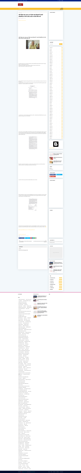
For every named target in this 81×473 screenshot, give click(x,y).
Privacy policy (61, 471)
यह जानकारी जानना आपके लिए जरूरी (21, 407)
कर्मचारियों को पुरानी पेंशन (20, 329)
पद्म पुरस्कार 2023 (25, 366)
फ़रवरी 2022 (56, 126)
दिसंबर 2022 (56, 111)
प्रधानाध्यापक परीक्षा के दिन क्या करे (27, 370)
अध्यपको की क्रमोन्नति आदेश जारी (21, 308)
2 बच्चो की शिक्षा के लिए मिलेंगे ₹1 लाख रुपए (27, 300)
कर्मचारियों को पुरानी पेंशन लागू (28, 332)
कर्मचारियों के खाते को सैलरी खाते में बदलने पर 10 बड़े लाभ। (57, 158)
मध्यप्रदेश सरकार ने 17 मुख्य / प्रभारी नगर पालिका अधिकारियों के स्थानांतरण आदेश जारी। (57, 270)
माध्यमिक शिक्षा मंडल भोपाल (20, 400)
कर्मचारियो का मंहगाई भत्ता (20, 324)
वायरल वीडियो (24, 417)
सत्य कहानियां (23, 445)
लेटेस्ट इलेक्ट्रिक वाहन (20, 412)
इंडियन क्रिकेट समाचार (20, 317)
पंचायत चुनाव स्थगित (20, 366)
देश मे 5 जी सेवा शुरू (20, 361)
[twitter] (59, 0)
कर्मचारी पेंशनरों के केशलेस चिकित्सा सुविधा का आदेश (23, 336)
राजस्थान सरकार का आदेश (20, 409)
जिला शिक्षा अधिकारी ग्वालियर (25, 354)
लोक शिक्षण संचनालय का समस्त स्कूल (27, 412)
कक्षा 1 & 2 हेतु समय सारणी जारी (27, 320)
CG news (29, 462)
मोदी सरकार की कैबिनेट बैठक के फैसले (27, 404)
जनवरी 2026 (56, 56)
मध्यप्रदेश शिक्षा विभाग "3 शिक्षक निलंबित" (22, 387)
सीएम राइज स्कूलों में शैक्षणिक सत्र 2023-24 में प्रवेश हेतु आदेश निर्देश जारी (27, 229)
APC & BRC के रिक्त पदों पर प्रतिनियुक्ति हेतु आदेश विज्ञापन (24, 458)
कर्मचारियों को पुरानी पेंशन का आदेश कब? (27, 329)
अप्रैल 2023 (56, 105)
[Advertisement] (33, 29)
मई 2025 (56, 68)
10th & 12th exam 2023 (28, 299)
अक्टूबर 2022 (56, 114)
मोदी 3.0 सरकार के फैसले (20, 404)
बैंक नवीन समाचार (20, 378)
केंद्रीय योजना (26, 342)
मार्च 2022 (56, 124)
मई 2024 (56, 86)
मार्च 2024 (56, 89)
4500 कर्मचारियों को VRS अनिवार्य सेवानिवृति (22, 303)
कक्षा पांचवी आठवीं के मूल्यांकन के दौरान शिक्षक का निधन (57, 266)
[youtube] (52, 176)
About (21, 0)
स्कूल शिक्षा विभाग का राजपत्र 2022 (27, 450)
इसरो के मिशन (25, 317)
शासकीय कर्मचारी (20, 421)
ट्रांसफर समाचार (19, 358)
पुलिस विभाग (55, 286)
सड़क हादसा (19, 445)
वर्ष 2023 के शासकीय (20, 417)
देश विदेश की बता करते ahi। (25, 361)
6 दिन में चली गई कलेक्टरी (20, 304)
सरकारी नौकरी (19, 446)
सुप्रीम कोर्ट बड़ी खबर (20, 449)
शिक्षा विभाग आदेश (23, 433)
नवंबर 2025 (56, 59)
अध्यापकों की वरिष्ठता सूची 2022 (21, 312)
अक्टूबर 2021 (56, 132)
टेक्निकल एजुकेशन (27, 357)
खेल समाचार (19, 349)
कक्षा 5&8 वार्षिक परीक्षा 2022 (28, 321)
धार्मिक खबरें (25, 363)
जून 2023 (56, 102)
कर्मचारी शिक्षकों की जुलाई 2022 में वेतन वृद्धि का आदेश (23, 337)
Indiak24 (20, 18)
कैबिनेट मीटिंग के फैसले (55, 284)
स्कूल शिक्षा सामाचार (20, 451)
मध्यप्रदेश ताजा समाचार (20, 384)
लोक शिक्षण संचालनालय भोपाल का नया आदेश (22, 416)
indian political (20, 466)
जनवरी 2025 (56, 74)
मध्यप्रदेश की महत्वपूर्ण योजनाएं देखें (21, 382)
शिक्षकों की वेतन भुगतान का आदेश (21, 426)
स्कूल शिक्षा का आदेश (25, 449)
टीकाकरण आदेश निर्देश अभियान (21, 357)
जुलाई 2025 (56, 65)
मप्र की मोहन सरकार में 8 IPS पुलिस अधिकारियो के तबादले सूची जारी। (42, 315)
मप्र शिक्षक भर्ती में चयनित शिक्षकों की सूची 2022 (22, 396)
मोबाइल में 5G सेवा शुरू (25, 405)
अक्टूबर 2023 (56, 96)
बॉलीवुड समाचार (24, 378)
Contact (23, 0)
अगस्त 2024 (56, 81)
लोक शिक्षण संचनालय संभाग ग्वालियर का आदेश (22, 413)
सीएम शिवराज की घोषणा (27, 447)
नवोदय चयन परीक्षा (29, 363)
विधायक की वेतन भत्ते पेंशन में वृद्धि (21, 420)
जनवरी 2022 (56, 127)
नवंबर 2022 (56, 112)
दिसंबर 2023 (56, 93)
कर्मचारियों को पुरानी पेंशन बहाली (21, 332)
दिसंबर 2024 (56, 75)
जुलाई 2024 (56, 83)
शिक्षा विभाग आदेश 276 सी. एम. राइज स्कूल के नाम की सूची (23, 434)
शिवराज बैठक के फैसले (27, 442)
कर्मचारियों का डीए (20, 325)
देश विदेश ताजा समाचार (25, 362)
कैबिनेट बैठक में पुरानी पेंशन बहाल (21, 346)
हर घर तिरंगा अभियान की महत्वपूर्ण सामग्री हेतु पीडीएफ (23, 455)
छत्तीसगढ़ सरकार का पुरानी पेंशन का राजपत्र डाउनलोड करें (23, 353)
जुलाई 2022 (56, 118)
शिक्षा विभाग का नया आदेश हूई (27, 437)
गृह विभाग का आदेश (26, 349)
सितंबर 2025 (56, 62)
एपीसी (28, 319)
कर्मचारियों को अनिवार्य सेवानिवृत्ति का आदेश (22, 328)
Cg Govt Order (24, 462)
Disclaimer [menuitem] (20, 8)
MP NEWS (28, 466)
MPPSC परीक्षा (19, 467)
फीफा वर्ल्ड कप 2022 (20, 374)
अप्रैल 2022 (56, 123)
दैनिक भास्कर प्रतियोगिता (20, 363)
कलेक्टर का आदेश (27, 340)
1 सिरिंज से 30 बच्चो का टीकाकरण (21, 299)
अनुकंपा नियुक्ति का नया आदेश (21, 315)
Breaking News (55, 277)
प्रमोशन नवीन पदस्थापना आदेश (21, 371)
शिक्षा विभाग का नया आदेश (20, 437)
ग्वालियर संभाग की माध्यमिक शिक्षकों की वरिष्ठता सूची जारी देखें (23, 350)
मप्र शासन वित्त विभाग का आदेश (21, 395)
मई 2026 (56, 50)
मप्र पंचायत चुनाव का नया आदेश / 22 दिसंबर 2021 (23, 392)
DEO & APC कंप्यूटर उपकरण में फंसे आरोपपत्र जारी (23, 463)
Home (18, 0)
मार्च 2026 (56, 53)
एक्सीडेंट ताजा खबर (25, 319)
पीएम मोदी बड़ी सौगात (20, 367)
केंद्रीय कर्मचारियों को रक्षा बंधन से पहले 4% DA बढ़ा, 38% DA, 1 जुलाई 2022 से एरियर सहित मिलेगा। (42, 307)
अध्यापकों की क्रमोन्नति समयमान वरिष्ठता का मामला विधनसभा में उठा (24, 311)
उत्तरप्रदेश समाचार (29, 317)
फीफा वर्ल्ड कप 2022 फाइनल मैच (26, 374)
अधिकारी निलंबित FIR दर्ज (29, 307)
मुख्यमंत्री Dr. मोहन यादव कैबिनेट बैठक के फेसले (22, 403)
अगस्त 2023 (56, 99)
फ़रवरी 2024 (56, 90)
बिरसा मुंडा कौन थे (20, 375)
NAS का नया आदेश (24, 467)
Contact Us (54, 471)
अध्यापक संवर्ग (55, 279)
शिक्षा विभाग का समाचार (20, 438)
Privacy (26, 0)
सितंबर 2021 (56, 133)
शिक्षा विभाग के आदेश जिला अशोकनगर (27, 438)
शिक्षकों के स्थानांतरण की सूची (21, 429)
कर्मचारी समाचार (55, 282)
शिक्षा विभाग (55, 289)
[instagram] (61, 0)
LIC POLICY (24, 466)
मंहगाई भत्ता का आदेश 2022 (28, 379)
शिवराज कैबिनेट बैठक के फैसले (21, 442)
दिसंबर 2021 (56, 129)
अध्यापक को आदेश (27, 308)
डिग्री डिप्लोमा (23, 358)
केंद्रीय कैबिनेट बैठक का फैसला (27, 341)
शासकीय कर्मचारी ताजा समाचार (25, 421)
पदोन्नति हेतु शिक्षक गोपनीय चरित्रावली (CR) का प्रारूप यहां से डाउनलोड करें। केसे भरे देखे (57, 263)
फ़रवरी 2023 (56, 108)
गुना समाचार (23, 349)
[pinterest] (62, 0)
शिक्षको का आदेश (25, 424)
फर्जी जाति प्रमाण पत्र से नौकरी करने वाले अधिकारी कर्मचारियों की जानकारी (24, 373)
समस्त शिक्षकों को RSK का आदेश (28, 445)
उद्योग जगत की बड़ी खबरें (20, 319)
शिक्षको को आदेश (26, 425)
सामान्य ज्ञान (23, 446)
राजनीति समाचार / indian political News (26, 408)
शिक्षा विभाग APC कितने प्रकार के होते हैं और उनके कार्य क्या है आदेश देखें (57, 154)
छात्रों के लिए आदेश (20, 354)
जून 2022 (56, 120)
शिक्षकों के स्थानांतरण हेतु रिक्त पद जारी (21, 430)
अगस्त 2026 (56, 47)
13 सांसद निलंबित (20, 300)
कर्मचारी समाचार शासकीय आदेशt (21, 340)
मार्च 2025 (56, 71)
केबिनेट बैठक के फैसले (20, 345)
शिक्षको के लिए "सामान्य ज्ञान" (21, 425)
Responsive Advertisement (22, 20)
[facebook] (58, 0)
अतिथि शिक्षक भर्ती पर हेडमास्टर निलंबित (22, 307)
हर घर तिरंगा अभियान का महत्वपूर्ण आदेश (22, 454)
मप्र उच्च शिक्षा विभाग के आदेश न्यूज (27, 388)
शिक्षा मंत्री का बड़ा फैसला (29, 430)
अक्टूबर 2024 (56, 78)
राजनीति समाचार (55, 287)
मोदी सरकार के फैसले (20, 405)
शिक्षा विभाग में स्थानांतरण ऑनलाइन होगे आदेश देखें (23, 441)
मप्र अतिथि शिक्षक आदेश (20, 388)
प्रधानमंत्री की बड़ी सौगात (20, 370)
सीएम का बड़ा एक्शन (27, 446)
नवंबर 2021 (56, 130)
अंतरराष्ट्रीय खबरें (25, 304)
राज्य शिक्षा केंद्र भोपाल (26, 409)
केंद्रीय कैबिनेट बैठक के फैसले (21, 342)
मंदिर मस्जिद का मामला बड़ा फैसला (21, 379)
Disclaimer (57, 471)
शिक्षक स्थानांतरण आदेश (20, 424)
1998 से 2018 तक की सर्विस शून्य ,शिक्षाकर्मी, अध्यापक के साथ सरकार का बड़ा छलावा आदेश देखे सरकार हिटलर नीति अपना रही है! (42, 312)
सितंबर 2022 (56, 115)
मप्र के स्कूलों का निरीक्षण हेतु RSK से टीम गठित (22, 391)
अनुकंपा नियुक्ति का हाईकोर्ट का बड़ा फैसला (22, 316)
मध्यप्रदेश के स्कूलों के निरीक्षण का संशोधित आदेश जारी (23, 383)
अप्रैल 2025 (56, 69)
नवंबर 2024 (56, 77)
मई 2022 (56, 121)
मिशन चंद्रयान (25, 400)
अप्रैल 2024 (56, 87)
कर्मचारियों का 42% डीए (26, 324)
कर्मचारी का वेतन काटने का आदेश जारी (25, 333)
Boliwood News (20, 459)
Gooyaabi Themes (33, 471)
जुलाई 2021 (56, 136)
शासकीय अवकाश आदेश (28, 420)
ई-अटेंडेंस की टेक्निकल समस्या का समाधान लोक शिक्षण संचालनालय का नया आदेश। (57, 161)
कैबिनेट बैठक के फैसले (25, 345)
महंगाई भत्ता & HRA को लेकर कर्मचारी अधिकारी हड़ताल (23, 399)
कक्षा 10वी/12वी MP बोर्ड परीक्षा (21, 321)
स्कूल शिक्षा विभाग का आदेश (20, 450)
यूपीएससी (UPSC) (28, 407)
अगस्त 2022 (56, 117)
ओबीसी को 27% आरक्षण (20, 320)
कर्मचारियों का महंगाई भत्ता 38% (25, 325)
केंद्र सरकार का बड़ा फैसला (20, 341)
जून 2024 (56, 84)
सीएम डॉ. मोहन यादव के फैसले (21, 447)
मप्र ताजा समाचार (29, 391)
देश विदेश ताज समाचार (20, 362)
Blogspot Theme (24, 471)
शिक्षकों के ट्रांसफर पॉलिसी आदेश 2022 (22, 428)
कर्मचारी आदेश (55, 281)
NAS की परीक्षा (28, 467)
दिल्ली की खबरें (27, 358)
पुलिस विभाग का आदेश (29, 367)
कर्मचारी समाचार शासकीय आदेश (25, 338)
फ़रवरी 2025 (56, 72)
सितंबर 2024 (56, 80)
